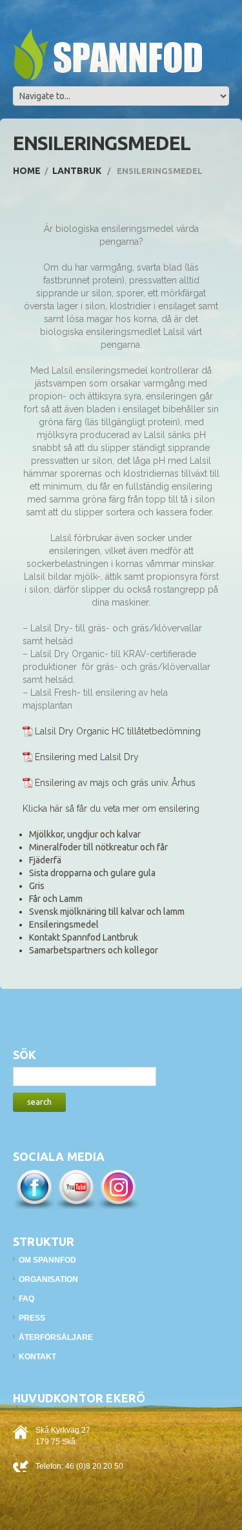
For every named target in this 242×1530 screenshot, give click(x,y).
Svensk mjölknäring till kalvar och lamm (107, 911)
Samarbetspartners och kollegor (93, 950)
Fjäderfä (45, 860)
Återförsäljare (56, 1337)
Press (32, 1318)
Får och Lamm (56, 899)
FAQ (26, 1298)
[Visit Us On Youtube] (76, 1188)
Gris (37, 886)
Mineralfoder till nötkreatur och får (98, 847)
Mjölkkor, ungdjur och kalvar (85, 834)
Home (27, 171)
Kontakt (37, 1356)
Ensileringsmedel (64, 924)
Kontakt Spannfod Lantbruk (83, 937)
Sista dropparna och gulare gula (92, 873)
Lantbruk (76, 171)
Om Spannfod (47, 1260)
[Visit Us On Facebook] (34, 1188)
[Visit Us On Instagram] (118, 1188)
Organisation (48, 1279)
